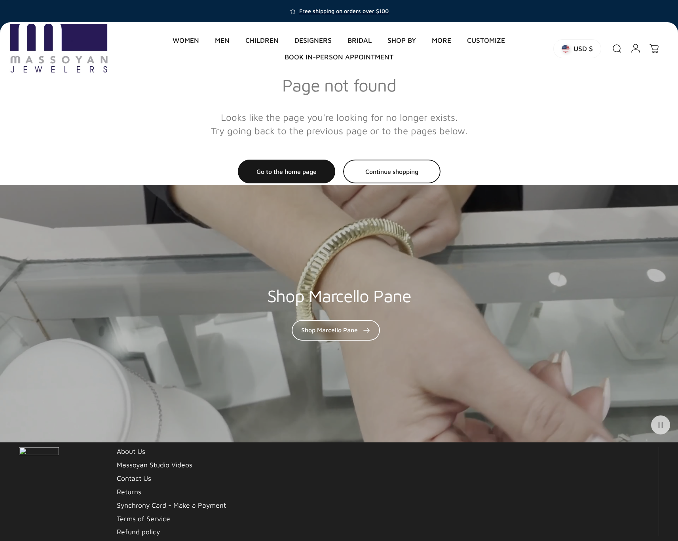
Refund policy (138, 532)
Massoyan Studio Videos (154, 465)
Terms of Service (143, 518)
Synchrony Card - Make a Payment (171, 505)
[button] (660, 424)
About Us (131, 451)
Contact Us (134, 478)
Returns (129, 492)
